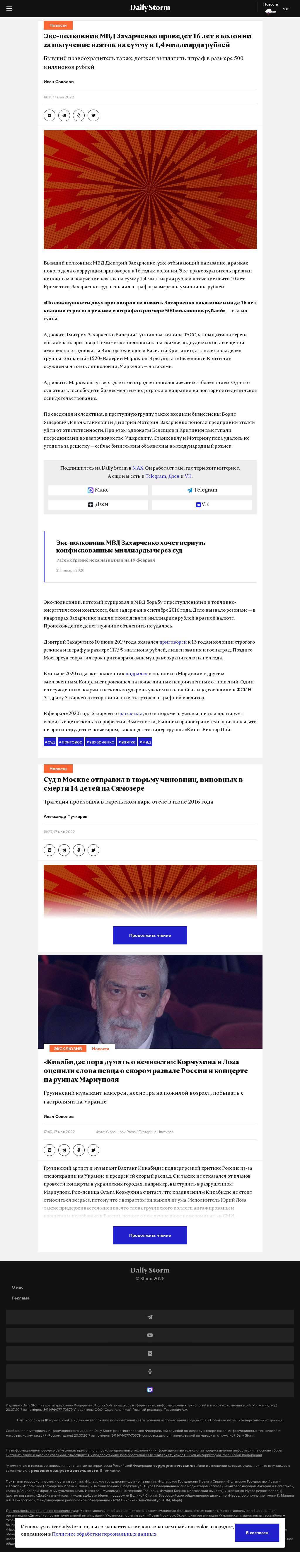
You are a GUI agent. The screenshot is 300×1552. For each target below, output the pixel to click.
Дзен (174, 476)
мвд (145, 741)
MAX (137, 468)
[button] (9, 11)
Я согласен (257, 1532)
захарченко (100, 741)
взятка (127, 741)
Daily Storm (150, 8)
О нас (17, 1287)
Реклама (21, 1297)
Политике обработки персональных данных (104, 1534)
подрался (136, 674)
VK (188, 476)
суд (50, 741)
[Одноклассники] (150, 1371)
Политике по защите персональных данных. (246, 1420)
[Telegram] (150, 1317)
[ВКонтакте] (150, 1353)
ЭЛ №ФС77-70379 (58, 1410)
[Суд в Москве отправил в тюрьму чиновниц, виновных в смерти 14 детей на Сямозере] (49, 850)
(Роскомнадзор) (264, 1405)
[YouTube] (150, 1335)
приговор (70, 741)
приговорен (173, 642)
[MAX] (150, 1389)
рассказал (131, 714)
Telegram (155, 476)
